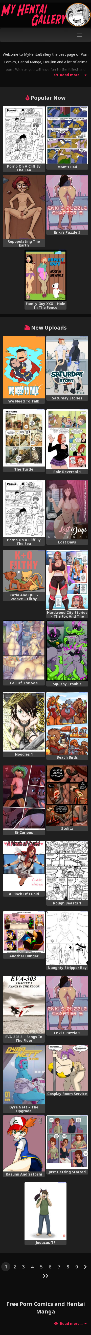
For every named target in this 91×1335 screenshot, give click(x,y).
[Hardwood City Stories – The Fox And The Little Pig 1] (67, 580)
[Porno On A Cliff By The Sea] (24, 135)
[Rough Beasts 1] (67, 871)
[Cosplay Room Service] (67, 1068)
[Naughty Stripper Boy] (67, 938)
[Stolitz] (67, 795)
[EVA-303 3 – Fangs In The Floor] (24, 1005)
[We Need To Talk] (24, 367)
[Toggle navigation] (80, 35)
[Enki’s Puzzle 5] (67, 202)
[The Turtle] (24, 438)
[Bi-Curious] (24, 797)
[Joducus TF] (46, 1211)
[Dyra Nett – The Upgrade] (24, 1075)
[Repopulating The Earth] (24, 207)
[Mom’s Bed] (67, 135)
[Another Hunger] (24, 932)
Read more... (71, 75)
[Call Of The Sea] (24, 650)
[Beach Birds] (67, 723)
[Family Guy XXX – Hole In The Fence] (46, 275)
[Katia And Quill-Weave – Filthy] (24, 571)
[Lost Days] (67, 509)
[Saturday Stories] (67, 365)
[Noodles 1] (24, 722)
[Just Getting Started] (67, 1142)
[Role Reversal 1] (67, 439)
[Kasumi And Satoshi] (24, 1143)
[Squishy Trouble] (67, 650)
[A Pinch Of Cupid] (24, 866)
